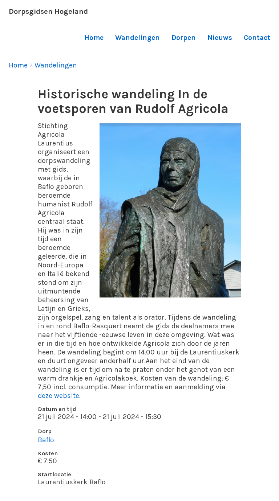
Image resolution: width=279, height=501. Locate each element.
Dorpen (183, 37)
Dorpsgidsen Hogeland (48, 11)
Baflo (46, 440)
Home (94, 37)
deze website (58, 395)
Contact (257, 37)
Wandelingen (137, 37)
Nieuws (219, 37)
